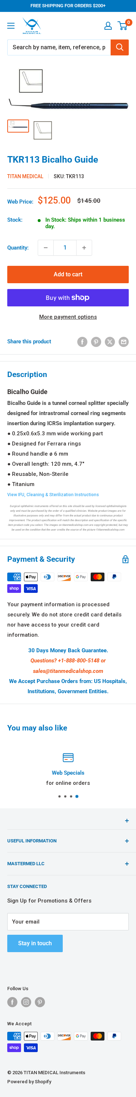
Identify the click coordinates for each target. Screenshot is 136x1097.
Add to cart (68, 274)
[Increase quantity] (84, 247)
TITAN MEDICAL (25, 176)
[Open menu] (11, 26)
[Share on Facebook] (82, 341)
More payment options (68, 317)
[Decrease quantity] (45, 247)
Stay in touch (35, 943)
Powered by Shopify (29, 1081)
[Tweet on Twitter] (110, 341)
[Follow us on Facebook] (12, 1002)
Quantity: (18, 247)
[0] (122, 25)
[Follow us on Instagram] (26, 1002)
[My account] (108, 26)
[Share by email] (124, 341)
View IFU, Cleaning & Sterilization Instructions (53, 494)
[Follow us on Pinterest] (40, 1002)
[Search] (120, 47)
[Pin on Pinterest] (96, 341)
